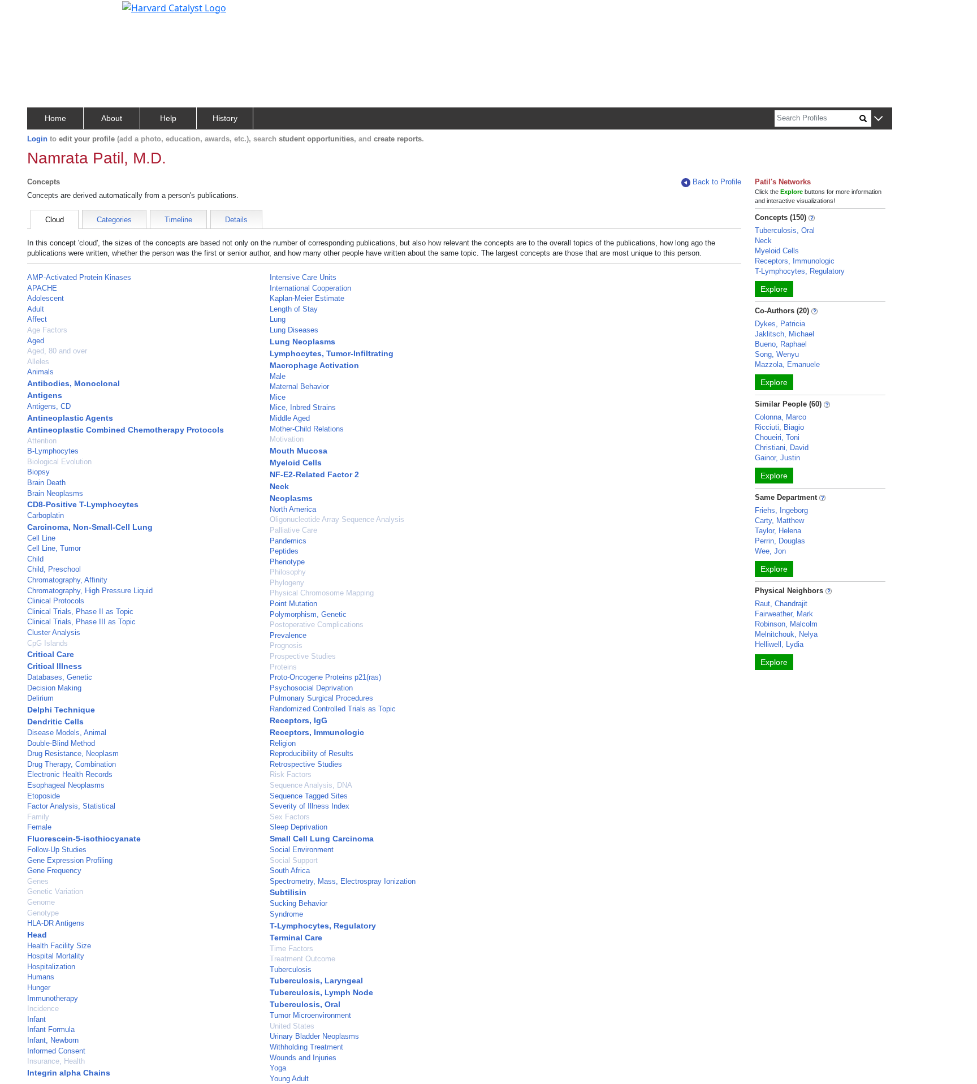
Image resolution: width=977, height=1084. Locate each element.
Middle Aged (290, 418)
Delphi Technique (61, 709)
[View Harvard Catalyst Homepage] (174, 7)
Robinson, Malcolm (786, 624)
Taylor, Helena (778, 530)
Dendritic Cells (55, 721)
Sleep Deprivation (298, 827)
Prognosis (286, 645)
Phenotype (287, 562)
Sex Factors (290, 817)
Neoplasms (291, 498)
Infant (36, 1019)
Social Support (294, 860)
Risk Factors (291, 774)
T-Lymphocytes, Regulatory (323, 925)
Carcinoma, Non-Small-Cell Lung (90, 527)
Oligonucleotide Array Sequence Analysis (337, 519)
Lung (278, 319)
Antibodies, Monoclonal (73, 383)
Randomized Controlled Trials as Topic (333, 709)
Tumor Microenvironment (310, 1015)
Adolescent (45, 298)
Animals (40, 372)
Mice (278, 397)
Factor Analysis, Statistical (71, 806)
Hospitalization (51, 966)
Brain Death (46, 482)
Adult (35, 309)
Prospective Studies (303, 656)
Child (35, 559)
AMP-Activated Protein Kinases (79, 277)
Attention (42, 441)
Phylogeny (287, 582)
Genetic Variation (55, 891)
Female (39, 827)
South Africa (290, 870)
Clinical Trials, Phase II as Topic (80, 611)
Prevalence (288, 635)
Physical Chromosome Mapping (322, 593)
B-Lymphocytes (53, 451)
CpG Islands (47, 643)
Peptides (284, 551)
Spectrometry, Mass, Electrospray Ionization (343, 881)
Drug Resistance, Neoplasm (73, 753)
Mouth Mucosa (298, 450)
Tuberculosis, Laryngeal (316, 980)
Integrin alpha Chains (68, 1072)
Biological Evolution (59, 461)
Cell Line (41, 538)
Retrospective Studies (306, 764)
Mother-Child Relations (307, 429)
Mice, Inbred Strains (303, 407)
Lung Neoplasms (302, 341)
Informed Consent (56, 1051)
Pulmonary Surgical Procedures (321, 698)
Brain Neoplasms (55, 493)
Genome (41, 902)
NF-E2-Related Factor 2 (314, 474)
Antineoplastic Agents (70, 417)
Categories (114, 219)
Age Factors (47, 330)
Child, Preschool (54, 569)
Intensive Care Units (303, 277)
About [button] (111, 118)
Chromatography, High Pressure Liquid (90, 590)
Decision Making (54, 688)
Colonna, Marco (780, 417)
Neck (279, 486)
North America (293, 509)
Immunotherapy (52, 998)
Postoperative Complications (317, 624)
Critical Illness (54, 666)
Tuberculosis (291, 969)
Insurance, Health (56, 1061)
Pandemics (288, 541)
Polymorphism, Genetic (308, 614)
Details (236, 219)
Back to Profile (717, 182)
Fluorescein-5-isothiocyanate (84, 838)
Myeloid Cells (296, 462)
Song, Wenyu (777, 354)
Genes (38, 881)
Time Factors (291, 948)
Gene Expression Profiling (70, 860)
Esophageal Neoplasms (66, 785)
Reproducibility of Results (311, 753)
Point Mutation (293, 603)
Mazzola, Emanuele (787, 364)
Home (55, 118)
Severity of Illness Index (309, 806)
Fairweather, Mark (784, 614)
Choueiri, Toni (777, 437)
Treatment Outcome (302, 959)
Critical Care (50, 654)
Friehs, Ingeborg (781, 510)
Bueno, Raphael (781, 344)
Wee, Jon (770, 551)
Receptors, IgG (298, 720)
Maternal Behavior (299, 386)
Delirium (40, 698)
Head (37, 934)
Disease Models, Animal (66, 732)
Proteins (283, 667)
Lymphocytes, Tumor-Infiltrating (332, 353)
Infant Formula (51, 1029)
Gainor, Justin (777, 458)
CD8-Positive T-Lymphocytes (83, 504)
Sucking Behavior (298, 903)
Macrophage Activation (314, 365)
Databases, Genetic (59, 677)
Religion (283, 743)
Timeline (178, 219)
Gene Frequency (54, 870)
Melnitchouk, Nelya (786, 634)
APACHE (42, 288)
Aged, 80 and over (57, 351)
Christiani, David (782, 447)
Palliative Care (293, 530)
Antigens (44, 395)
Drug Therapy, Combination (71, 764)
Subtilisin (288, 892)
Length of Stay (294, 309)
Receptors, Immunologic (317, 732)
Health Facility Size (59, 946)
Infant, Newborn (53, 1040)
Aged (35, 340)
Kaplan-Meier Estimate (307, 298)
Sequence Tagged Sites (309, 796)
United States (292, 1026)
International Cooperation (310, 288)
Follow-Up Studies (57, 849)
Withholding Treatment (306, 1047)
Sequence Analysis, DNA (311, 785)
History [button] (225, 118)
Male (278, 376)
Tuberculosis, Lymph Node (321, 992)
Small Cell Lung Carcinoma (322, 838)
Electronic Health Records (70, 774)
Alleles (38, 361)
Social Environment (302, 849)
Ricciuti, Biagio (779, 427)
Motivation (287, 439)
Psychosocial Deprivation (311, 688)
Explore (774, 288)
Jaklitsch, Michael (784, 334)
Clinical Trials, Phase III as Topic (81, 621)
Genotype (43, 913)
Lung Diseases (294, 330)
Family (38, 817)
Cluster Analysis (53, 632)
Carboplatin (45, 515)
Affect (37, 319)
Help (168, 118)
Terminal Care (296, 937)
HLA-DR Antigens (55, 923)
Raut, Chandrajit (781, 603)
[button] (878, 119)
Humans (40, 977)
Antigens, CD (49, 406)
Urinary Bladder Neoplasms (314, 1036)
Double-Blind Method (61, 743)
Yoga (278, 1068)
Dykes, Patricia (780, 323)
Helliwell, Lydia (779, 644)
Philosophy (288, 572)
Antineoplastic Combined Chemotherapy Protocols (125, 429)
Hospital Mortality (55, 956)
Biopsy (38, 472)
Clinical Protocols (55, 601)
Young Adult (289, 1078)
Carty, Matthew (779, 520)
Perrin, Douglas (780, 541)
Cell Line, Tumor (54, 548)
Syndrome (286, 914)
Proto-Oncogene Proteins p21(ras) (325, 677)
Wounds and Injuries (303, 1057)
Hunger (38, 987)
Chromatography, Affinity (67, 580)
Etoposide (43, 796)
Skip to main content (47, 13)
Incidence (43, 1008)
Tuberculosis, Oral (305, 1004)
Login (37, 139)
